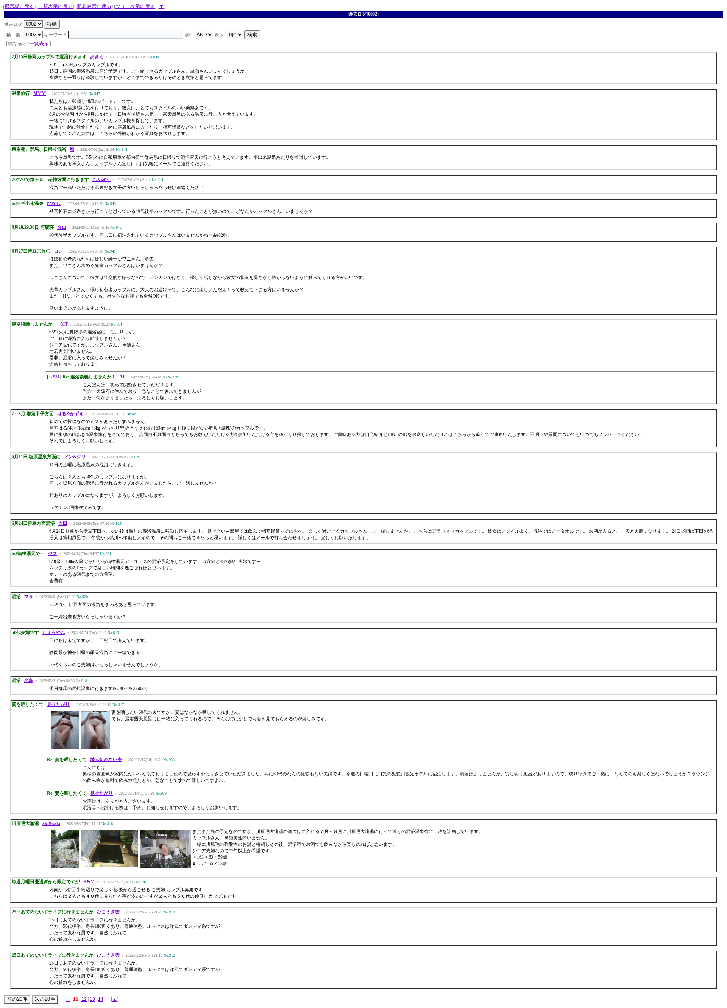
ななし (54, 203)
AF (122, 377)
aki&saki (51, 823)
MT (64, 324)
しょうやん (53, 632)
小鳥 (28, 680)
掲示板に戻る (19, 6)
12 (84, 999)
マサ (28, 596)
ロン (58, 251)
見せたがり (58, 704)
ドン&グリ (75, 456)
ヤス (52, 553)
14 (100, 999)
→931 (54, 377)
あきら (97, 56)
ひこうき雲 (108, 912)
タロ (61, 227)
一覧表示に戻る (55, 6)
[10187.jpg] (65, 866)
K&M (89, 881)
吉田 (62, 523)
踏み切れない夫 (106, 759)
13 (92, 999)
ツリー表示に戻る (135, 6)
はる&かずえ (70, 413)
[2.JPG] (95, 747)
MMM (39, 93)
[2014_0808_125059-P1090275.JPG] (109, 865)
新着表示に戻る (94, 6)
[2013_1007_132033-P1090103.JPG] (165, 866)
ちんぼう (101, 179)
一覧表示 (39, 44)
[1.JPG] (65, 747)
